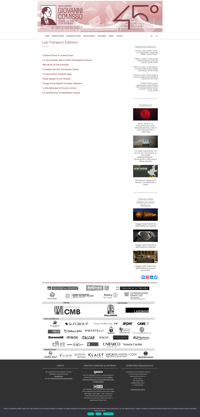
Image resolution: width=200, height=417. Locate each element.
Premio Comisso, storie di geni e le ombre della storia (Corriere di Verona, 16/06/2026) (145, 77)
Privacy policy (108, 414)
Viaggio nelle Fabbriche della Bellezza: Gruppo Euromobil (145, 268)
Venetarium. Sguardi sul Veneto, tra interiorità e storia (145, 182)
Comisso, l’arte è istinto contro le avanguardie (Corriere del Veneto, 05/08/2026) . (146, 52)
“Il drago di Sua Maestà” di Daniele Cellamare (62, 83)
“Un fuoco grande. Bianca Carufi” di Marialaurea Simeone (67, 60)
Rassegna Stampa (145, 46)
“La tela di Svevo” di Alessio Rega (56, 74)
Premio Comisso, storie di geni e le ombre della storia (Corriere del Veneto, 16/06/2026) (145, 69)
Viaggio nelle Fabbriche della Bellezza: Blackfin (145, 246)
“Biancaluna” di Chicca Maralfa (55, 65)
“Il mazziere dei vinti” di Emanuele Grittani (60, 69)
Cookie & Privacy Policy (138, 389)
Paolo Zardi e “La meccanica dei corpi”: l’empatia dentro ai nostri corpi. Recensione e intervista (145, 127)
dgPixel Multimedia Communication (61, 378)
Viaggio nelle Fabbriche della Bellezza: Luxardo (145, 225)
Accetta (90, 414)
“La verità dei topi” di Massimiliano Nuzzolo (61, 93)
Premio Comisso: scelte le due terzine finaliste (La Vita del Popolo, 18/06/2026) (146, 60)
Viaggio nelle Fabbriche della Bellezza (145, 202)
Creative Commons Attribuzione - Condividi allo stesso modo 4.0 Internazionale (98, 379)
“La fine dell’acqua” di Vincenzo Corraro (59, 88)
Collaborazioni (58, 376)
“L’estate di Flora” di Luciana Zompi (57, 55)
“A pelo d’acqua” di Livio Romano (56, 79)
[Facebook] (143, 277)
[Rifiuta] (197, 411)
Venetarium (145, 104)
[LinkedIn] (151, 277)
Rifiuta (98, 414)
